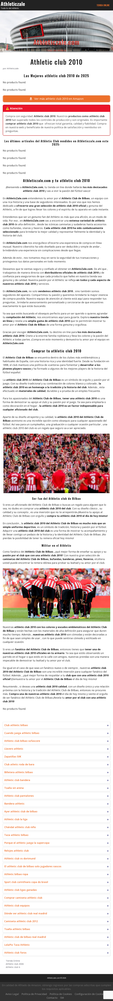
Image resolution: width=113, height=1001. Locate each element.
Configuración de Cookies (90, 994)
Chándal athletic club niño (20, 827)
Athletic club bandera (17, 780)
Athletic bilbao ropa (16, 874)
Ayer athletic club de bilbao (20, 811)
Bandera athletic (14, 803)
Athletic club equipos (17, 905)
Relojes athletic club (16, 850)
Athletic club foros (15, 952)
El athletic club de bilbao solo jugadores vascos (32, 866)
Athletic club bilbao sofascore (22, 740)
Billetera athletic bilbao (18, 772)
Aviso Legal (12, 994)
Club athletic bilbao (16, 725)
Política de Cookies (61, 994)
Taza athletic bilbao (16, 835)
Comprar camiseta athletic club (23, 897)
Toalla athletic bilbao (17, 929)
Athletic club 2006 (15, 963)
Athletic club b (13, 967)
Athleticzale (13, 3)
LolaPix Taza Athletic (17, 944)
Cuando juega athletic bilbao (21, 733)
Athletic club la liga (15, 819)
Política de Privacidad (34, 994)
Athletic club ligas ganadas (20, 889)
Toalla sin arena (14, 788)
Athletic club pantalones (19, 795)
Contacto (52, 997)
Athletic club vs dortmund (19, 858)
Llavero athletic (13, 748)
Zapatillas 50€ (12, 756)
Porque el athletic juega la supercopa (26, 842)
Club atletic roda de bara (19, 764)
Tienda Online (103, 5)
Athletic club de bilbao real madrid (25, 937)
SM (62, 997)
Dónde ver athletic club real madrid (25, 913)
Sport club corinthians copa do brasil (26, 882)
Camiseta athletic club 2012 (21, 921)
